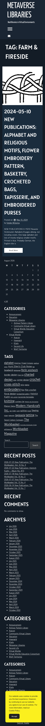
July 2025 (13, 560)
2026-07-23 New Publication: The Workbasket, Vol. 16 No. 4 (18, 463)
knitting (9, 401)
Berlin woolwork (29, 370)
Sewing (35, 410)
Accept (14, 716)
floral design (10, 393)
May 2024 (13, 601)
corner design (23, 379)
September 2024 (15, 589)
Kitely (16, 343)
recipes (29, 411)
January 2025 (14, 578)
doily (22, 385)
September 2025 (15, 555)
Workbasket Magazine (16, 431)
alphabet (9, 363)
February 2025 (15, 575)
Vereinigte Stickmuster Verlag (28, 425)
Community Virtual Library (24, 325)
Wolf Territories (20, 349)
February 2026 (15, 540)
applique (36, 363)
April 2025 (13, 569)
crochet (35, 379)
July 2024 (13, 595)
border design (10, 374)
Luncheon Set (19, 401)
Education (13, 317)
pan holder (13, 411)
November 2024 (15, 584)
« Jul (6, 301)
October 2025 (15, 552)
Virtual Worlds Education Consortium (24, 653)
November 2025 (15, 549)
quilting (23, 410)
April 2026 (13, 534)
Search (7, 440)
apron (6, 367)
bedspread (17, 370)
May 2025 (13, 566)
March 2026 (14, 537)
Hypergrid (18, 340)
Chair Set (21, 375)
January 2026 (14, 543)
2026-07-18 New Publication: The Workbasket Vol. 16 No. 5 (18, 475)
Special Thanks (23, 723)
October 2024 (15, 587)
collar (14, 380)
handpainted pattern (23, 394)
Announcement (15, 314)
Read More (13, 250)
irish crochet (14, 397)
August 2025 (14, 558)
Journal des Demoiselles (26, 397)
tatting (30, 415)
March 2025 (14, 572)
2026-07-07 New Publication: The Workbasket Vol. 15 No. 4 (18, 481)
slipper (6, 415)
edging (27, 385)
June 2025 (13, 563)
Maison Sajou (9, 406)
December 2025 (15, 546)
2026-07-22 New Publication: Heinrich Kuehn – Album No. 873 (20, 469)
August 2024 (14, 592)
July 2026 (13, 526)
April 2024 (13, 604)
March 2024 (14, 607)
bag (34, 367)
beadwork (8, 370)
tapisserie (20, 415)
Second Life (19, 346)
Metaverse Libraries (21, 10)
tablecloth (12, 415)
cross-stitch (12, 384)
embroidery (12, 389)
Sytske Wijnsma (13, 222)
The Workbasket (16, 421)
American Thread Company (23, 363)
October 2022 (14, 610)
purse (18, 411)
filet (22, 390)
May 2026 (13, 532)
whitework (8, 429)
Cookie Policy (14, 710)
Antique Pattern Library (23, 323)
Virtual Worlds (15, 334)
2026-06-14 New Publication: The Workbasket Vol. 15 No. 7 (18, 487)
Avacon (17, 337)
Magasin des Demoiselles (31, 402)
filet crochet (30, 389)
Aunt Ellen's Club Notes (20, 366)
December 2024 (15, 581)
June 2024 (13, 598)
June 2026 (13, 529)
